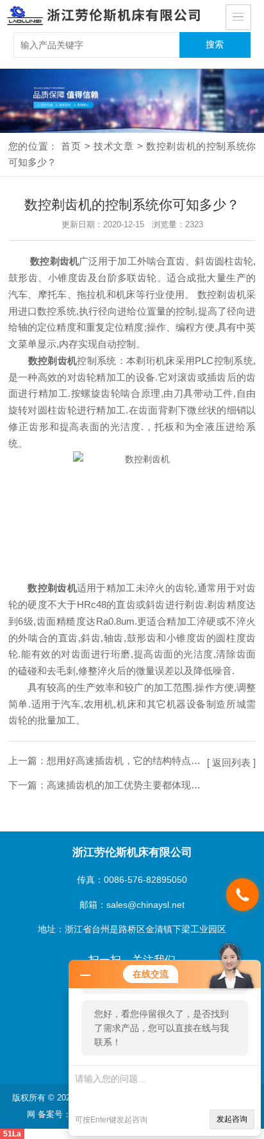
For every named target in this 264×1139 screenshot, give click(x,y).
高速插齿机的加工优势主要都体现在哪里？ (138, 784)
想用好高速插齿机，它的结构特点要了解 (133, 760)
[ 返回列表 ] (231, 762)
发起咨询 (232, 1119)
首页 (71, 146)
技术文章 (114, 146)
